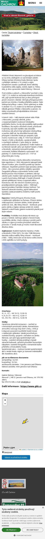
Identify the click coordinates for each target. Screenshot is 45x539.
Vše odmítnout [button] (33, 530)
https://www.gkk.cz (31, 386)
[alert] (22, 522)
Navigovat (8, 452)
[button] (22, 535)
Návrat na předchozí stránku (16, 457)
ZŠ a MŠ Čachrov (8, 492)
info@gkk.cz (25, 382)
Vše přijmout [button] (11, 530)
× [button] (43, 508)
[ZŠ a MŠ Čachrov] (14, 487)
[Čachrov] (12, 3)
